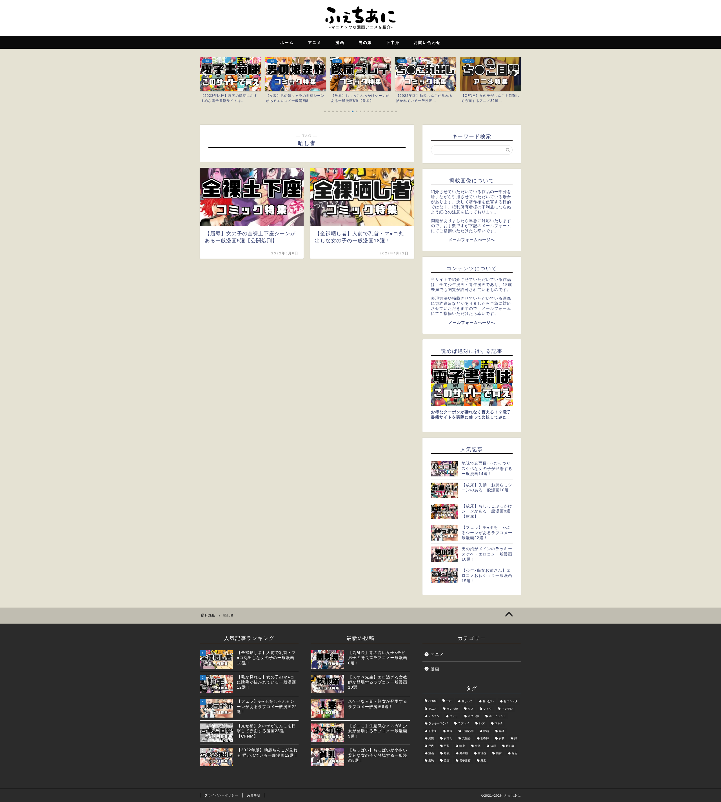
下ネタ (499, 723)
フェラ (453, 716)
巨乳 (431, 745)
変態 (431, 738)
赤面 (446, 760)
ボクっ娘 (473, 716)
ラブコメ (463, 723)
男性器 (482, 753)
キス (470, 708)
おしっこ (467, 701)
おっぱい (488, 701)
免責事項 (254, 795)
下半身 (432, 730)
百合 (514, 753)
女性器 (466, 738)
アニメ (437, 654)
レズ (482, 723)
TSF (448, 701)
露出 (483, 760)
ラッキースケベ (438, 723)
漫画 (434, 668)
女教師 (484, 738)
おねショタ (511, 701)
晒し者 (510, 745)
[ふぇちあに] (360, 30)
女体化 (448, 738)
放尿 (493, 745)
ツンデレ (507, 708)
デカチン (434, 716)
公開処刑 (467, 730)
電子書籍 (465, 760)
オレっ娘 (452, 708)
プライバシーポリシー (221, 795)
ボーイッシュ (497, 716)
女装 (501, 738)
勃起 (486, 730)
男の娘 (463, 753)
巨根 (446, 745)
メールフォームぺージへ (471, 240)
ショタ (487, 708)
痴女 (499, 753)
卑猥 (501, 730)
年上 (462, 745)
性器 (477, 745)
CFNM (432, 701)
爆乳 (446, 753)
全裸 (449, 730)
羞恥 (431, 760)
